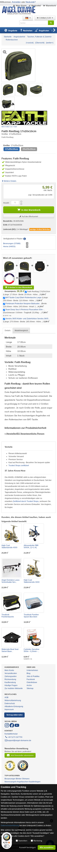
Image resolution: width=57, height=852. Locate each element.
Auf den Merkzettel (29, 216)
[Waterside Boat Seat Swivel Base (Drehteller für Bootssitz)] (12, 637)
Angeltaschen (22, 782)
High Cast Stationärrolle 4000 (9, 546)
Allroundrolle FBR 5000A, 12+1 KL (31, 546)
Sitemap (30, 688)
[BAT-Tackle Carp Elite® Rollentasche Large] (24, 266)
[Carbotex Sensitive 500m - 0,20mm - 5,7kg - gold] (34, 637)
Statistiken (22, 840)
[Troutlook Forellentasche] (12, 603)
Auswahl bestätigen (27, 847)
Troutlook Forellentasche (8, 616)
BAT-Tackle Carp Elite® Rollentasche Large (23, 297)
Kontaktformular (11, 734)
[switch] (6, 846)
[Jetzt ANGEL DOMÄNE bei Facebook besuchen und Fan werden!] (7, 727)
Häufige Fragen (11, 685)
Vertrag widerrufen (14, 715)
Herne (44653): (9, 246)
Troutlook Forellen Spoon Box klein (31, 616)
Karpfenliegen (34, 782)
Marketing (37, 840)
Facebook (31, 679)
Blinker (19, 779)
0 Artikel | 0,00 (45, 18)
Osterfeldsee (32, 682)
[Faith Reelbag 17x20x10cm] (8, 89)
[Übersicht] (39, 43)
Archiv (29, 685)
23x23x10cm (29, 149)
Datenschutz (10, 703)
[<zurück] (29, 43)
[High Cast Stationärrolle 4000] (12, 533)
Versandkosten (11, 673)
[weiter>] (49, 43)
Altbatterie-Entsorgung (14, 706)
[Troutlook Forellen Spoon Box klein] (34, 603)
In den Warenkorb (30, 209)
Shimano (25, 779)
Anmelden (16, 2)
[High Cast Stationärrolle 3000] (34, 568)
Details (7, 330)
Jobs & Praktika (33, 676)
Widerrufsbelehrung (13, 700)
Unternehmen (32, 670)
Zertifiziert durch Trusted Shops (26, 501)
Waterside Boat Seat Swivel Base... (10, 650)
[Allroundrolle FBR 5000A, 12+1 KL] (34, 533)
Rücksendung (10, 679)
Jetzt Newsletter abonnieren (22, 755)
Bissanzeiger (10, 779)
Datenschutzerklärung (10, 825)
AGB (6, 697)
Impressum (9, 709)
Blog (28, 673)
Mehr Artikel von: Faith (9, 126)
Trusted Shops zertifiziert (19, 465)
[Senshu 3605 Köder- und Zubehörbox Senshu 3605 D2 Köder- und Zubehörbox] (25, 278)
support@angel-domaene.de (19, 740)
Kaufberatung (10, 682)
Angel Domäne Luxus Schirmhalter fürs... (10, 581)
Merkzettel (36, 6)
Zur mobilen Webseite (14, 688)
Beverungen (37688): (12, 243)
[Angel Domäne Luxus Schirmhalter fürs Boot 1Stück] (12, 568)
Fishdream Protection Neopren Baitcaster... (23, 304)
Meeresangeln (11, 782)
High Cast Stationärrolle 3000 (32, 581)
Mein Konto (21, 6)
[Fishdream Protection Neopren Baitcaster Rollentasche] (40, 266)
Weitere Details (10, 181)
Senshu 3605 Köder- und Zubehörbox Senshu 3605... (27, 319)
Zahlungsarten (11, 676)
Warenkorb (51, 6)
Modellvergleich (21, 330)
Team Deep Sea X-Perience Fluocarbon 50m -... (25, 310)
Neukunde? (31, 2)
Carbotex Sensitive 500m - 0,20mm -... (31, 650)
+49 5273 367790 (15, 737)
